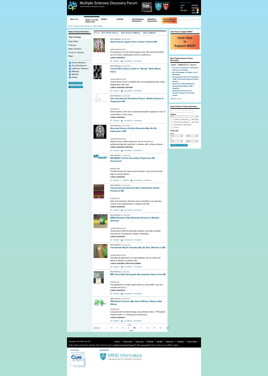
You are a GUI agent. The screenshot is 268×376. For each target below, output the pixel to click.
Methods (75, 74)
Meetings (75, 71)
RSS (193, 10)
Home (70, 26)
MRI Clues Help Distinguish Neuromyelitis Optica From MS (138, 274)
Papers (104, 19)
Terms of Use (127, 341)
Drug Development (79, 65)
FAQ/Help (150, 341)
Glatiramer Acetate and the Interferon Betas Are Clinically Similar (183, 93)
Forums (119, 19)
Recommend (128, 61)
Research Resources (152, 20)
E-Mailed (193, 65)
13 (154, 327)
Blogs (70, 56)
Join (181, 7)
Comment (116, 61)
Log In (182, 5)
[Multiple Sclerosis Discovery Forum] (72, 9)
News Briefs (73, 41)
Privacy (117, 341)
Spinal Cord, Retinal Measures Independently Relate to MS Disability (183, 86)
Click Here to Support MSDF (169, 20)
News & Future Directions (91, 21)
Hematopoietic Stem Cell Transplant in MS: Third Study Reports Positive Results (185, 79)
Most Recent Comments (130, 33)
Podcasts (72, 45)
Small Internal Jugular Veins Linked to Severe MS (133, 41)
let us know (145, 345)
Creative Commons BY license (123, 345)
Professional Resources (138, 20)
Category (173, 114)
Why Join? (183, 10)
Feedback (195, 5)
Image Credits (192, 341)
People (74, 77)
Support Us (170, 341)
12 (147, 327)
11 (141, 327)
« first (129, 325)
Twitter (194, 12)
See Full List (176, 99)
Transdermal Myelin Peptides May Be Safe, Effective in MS (137, 247)
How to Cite (139, 341)
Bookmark (138, 61)
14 (160, 327)
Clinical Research (79, 62)
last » (132, 330)
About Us (74, 19)
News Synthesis (75, 48)
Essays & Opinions (76, 52)
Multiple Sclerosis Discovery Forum (108, 4)
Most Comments (149, 33)
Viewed (173, 65)
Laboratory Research (80, 68)
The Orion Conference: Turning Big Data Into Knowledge (185, 69)
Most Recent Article (109, 33)
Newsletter (195, 8)
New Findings (97, 26)
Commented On (182, 65)
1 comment (125, 180)
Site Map (160, 341)
